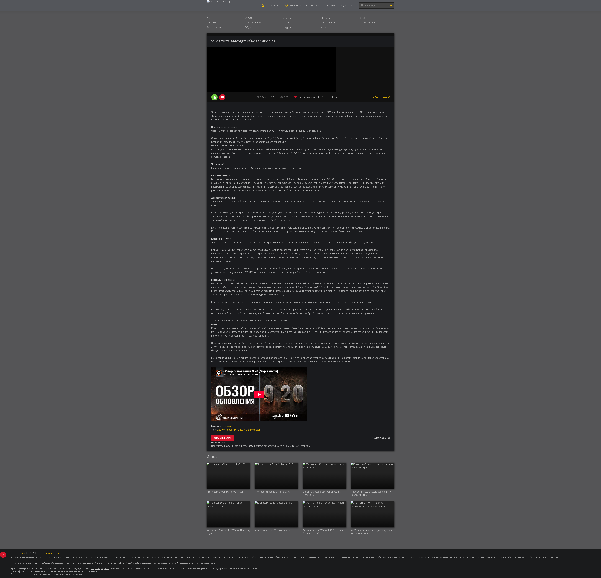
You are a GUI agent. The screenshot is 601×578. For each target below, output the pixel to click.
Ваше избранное (298, 5)
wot (223, 430)
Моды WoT (317, 5)
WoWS (248, 18)
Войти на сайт (273, 5)
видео (251, 430)
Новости (325, 18)
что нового (241, 430)
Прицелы (412, 557)
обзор (257, 430)
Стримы (331, 5)
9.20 (219, 430)
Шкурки (287, 27)
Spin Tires (211, 22)
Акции (324, 27)
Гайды (248, 27)
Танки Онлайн (328, 22)
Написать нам (51, 553)
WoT (209, 18)
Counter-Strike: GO (368, 22)
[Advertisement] (365, 69)
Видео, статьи (214, 27)
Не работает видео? (379, 97)
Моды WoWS (346, 5)
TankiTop (20, 553)
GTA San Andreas (253, 22)
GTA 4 (286, 22)
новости (230, 430)
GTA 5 (362, 18)
